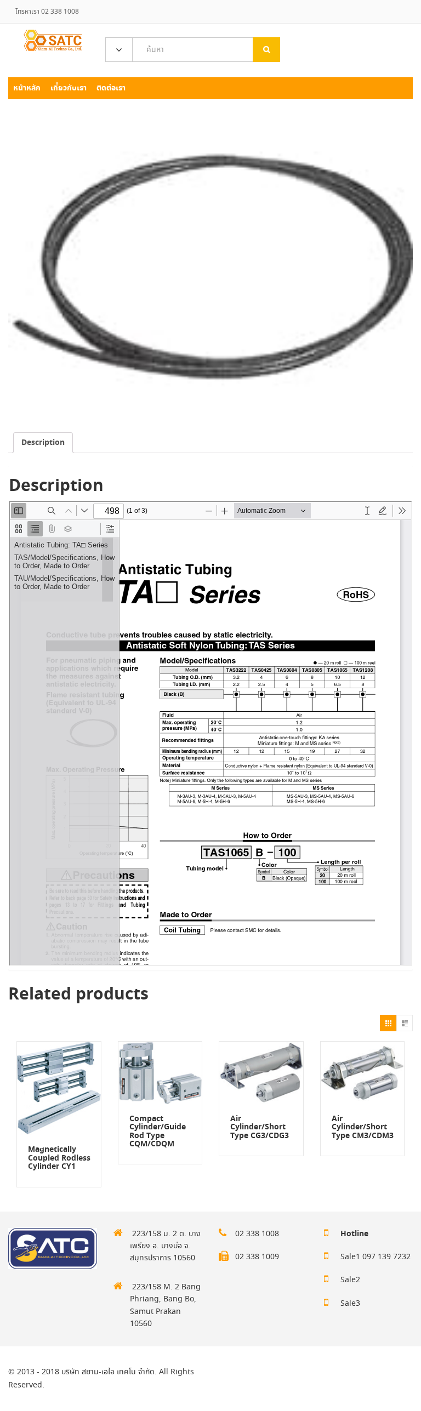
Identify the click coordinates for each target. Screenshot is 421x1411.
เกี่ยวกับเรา (68, 88)
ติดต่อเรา (111, 88)
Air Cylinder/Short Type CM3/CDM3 (363, 1127)
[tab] (43, 442)
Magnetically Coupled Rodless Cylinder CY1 (59, 1158)
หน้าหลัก (27, 88)
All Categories (119, 50)
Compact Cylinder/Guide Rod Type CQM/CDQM (157, 1131)
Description (43, 443)
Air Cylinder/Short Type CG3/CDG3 (259, 1127)
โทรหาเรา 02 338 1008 (47, 11)
